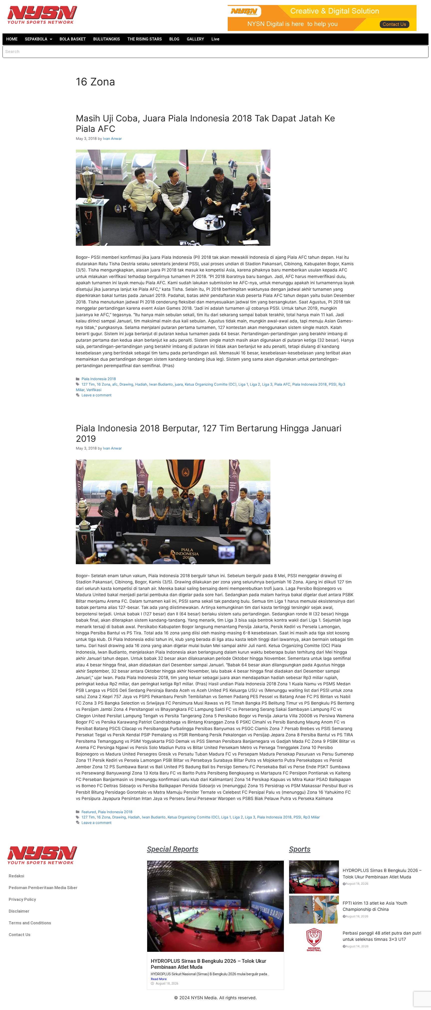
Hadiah (141, 384)
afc (114, 384)
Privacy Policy (22, 899)
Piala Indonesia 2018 (99, 379)
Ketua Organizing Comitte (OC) (210, 384)
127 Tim (88, 384)
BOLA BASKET (73, 39)
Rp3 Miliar (311, 817)
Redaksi (16, 875)
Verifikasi (93, 390)
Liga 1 (243, 384)
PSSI (332, 384)
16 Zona (103, 384)
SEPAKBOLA (36, 39)
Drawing (126, 384)
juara (179, 384)
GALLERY (195, 39)
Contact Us (19, 934)
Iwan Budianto (161, 384)
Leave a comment (96, 395)
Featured (89, 812)
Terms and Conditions (30, 922)
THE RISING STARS (144, 39)
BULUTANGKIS (106, 39)
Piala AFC (282, 384)
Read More (159, 979)
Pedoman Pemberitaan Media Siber (43, 887)
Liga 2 (255, 384)
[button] (38, 39)
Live (215, 39)
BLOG (174, 39)
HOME (11, 39)
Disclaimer (19, 911)
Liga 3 (267, 384)
